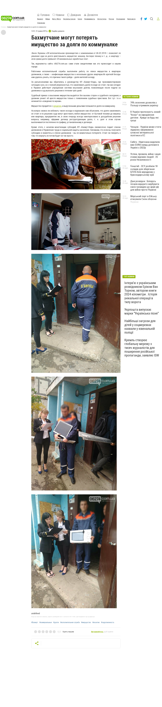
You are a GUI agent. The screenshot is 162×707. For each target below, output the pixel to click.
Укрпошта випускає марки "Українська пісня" (141, 311)
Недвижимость (89, 19)
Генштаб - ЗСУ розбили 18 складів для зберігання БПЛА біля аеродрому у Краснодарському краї (143, 170)
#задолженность (107, 622)
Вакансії (40, 19)
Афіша (47, 19)
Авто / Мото (56, 19)
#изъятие (96, 622)
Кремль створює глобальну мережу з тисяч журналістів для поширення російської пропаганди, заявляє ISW (141, 347)
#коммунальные (45, 622)
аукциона (57, 106)
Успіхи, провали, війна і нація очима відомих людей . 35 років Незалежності (145, 157)
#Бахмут (34, 622)
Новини (60, 15)
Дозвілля (92, 15)
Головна (45, 15)
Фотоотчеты (101, 19)
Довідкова (41, 23)
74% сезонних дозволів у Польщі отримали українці (144, 104)
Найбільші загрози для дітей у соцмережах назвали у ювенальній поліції (139, 326)
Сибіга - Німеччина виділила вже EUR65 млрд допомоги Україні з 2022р (145, 145)
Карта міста (131, 19)
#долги (56, 622)
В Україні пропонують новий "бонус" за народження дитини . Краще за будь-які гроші (145, 116)
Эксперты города (69, 19)
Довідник (75, 15)
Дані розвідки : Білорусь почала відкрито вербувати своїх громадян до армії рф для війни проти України (144, 185)
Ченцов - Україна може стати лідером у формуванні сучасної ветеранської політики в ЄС (145, 131)
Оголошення (120, 19)
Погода (111, 19)
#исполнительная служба (70, 622)
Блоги (80, 19)
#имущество (86, 622)
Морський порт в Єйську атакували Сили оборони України (143, 199)
